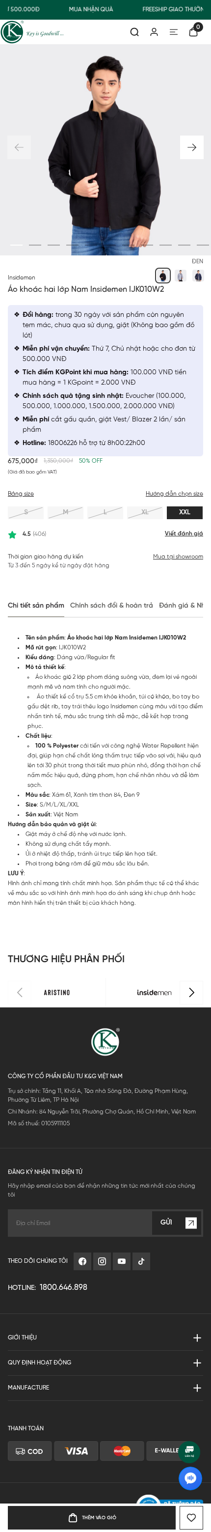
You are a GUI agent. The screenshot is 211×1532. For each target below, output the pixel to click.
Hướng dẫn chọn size (174, 494)
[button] (192, 147)
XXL (184, 512)
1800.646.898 (63, 1308)
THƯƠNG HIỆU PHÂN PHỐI (66, 980)
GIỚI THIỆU (22, 1358)
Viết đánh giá (184, 533)
